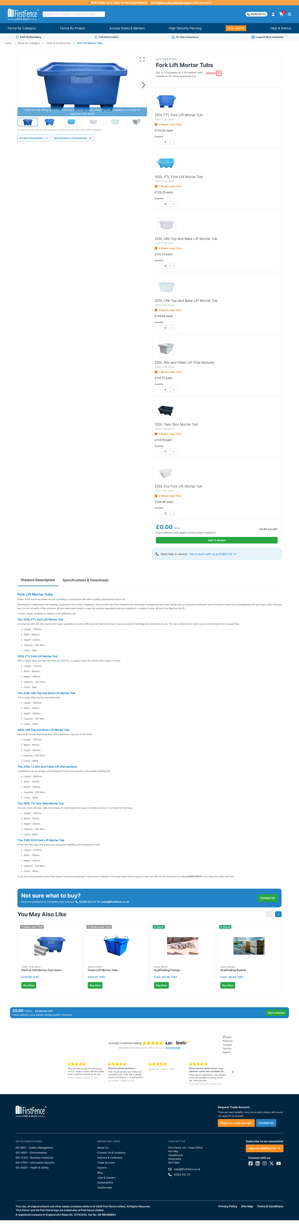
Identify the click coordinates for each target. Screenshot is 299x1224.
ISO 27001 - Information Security (35, 1162)
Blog (100, 1172)
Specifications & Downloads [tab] (86, 580)
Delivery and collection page (173, 2)
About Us (102, 1147)
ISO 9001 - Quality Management (34, 1147)
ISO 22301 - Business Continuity (34, 1157)
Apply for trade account (236, 1123)
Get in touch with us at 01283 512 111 (213, 554)
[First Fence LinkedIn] (257, 1163)
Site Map (247, 1206)
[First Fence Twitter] (271, 1163)
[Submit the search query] (45, 14)
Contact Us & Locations (111, 1152)
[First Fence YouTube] (278, 1163)
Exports (102, 1167)
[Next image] (143, 85)
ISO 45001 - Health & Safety (32, 1167)
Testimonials (104, 1187)
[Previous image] (269, 914)
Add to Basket (276, 1012)
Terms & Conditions (270, 1206)
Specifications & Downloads (70, 138)
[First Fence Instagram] (264, 1163)
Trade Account (106, 1162)
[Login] (273, 14)
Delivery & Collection (109, 1157)
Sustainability (105, 1182)
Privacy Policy (227, 1206)
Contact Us (267, 898)
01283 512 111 (258, 14)
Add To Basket (217, 540)
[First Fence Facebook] (250, 1163)
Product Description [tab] (38, 580)
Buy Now (28, 985)
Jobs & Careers (106, 1177)
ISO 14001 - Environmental (31, 1152)
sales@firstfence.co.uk (115, 901)
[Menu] (289, 14)
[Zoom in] (142, 59)
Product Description (31, 138)
